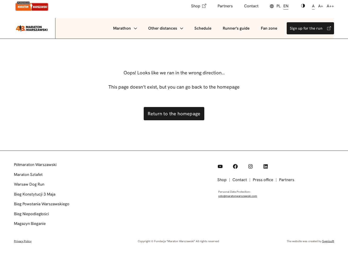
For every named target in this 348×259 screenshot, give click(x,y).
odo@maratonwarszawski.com (237, 196)
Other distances (162, 28)
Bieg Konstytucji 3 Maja (34, 194)
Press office (263, 179)
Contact (251, 6)
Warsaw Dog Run (29, 184)
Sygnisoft (328, 241)
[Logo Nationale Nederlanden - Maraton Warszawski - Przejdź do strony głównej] (32, 6)
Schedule (202, 28)
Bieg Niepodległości (31, 213)
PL (279, 6)
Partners (225, 6)
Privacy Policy (22, 241)
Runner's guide (236, 28)
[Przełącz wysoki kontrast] (303, 6)
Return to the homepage (174, 114)
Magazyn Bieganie (30, 223)
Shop (195, 6)
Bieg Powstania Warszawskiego (41, 203)
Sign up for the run (306, 28)
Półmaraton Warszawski (35, 164)
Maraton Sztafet (28, 174)
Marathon (122, 28)
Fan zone (269, 28)
